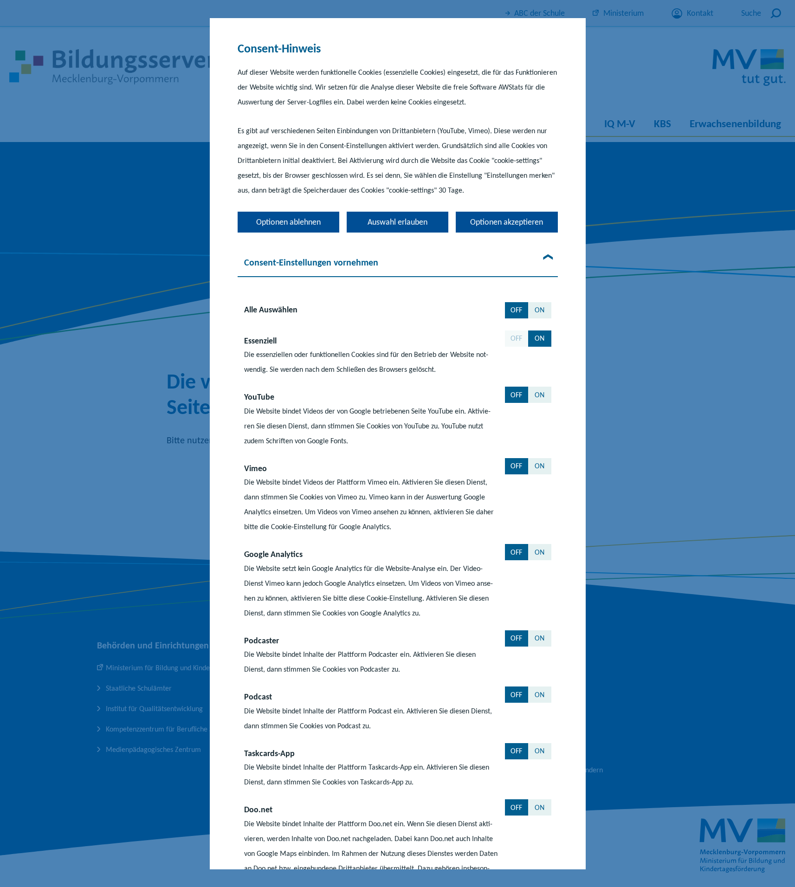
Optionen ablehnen (288, 221)
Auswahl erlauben (397, 221)
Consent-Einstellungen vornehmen (311, 261)
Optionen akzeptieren (506, 221)
